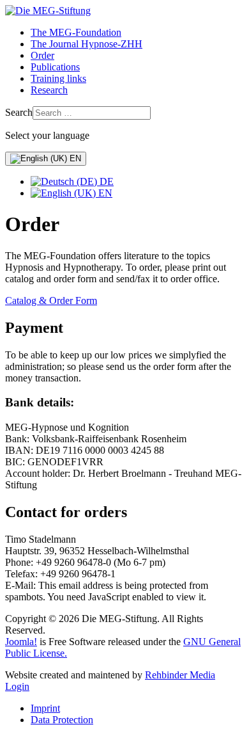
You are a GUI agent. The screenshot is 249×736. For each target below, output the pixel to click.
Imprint (45, 708)
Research (49, 89)
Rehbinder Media (180, 674)
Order (42, 55)
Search (19, 112)
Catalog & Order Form (51, 300)
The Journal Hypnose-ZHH (86, 43)
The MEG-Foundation (76, 32)
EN (74, 158)
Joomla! (21, 641)
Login (17, 686)
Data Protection (62, 719)
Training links (58, 78)
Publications (55, 66)
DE (105, 181)
